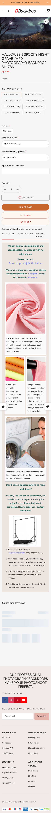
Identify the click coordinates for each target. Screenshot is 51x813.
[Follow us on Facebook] (5, 700)
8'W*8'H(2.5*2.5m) (34, 106)
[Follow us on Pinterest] (17, 700)
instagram (33, 273)
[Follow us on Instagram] (11, 700)
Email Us (31, 781)
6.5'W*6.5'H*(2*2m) (35, 100)
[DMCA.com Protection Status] (46, 809)
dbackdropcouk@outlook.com (25, 263)
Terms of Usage (8, 783)
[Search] (9, 11)
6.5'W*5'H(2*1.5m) (33, 94)
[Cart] (46, 11)
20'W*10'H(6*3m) (33, 112)
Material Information (36, 748)
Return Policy (33, 743)
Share (4, 78)
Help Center (33, 771)
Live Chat (32, 776)
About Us (6, 738)
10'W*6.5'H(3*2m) (12, 106)
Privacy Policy (7, 778)
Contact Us (6, 743)
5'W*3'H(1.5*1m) (11, 94)
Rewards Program (9, 767)
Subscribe (41, 716)
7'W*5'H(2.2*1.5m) (12, 100)
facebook (32, 277)
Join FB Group (7, 753)
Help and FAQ (7, 748)
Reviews (31, 786)
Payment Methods (9, 772)
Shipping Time (34, 738)
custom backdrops (16, 553)
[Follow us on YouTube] (24, 700)
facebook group (17, 229)
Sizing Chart (33, 753)
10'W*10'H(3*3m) (11, 112)
